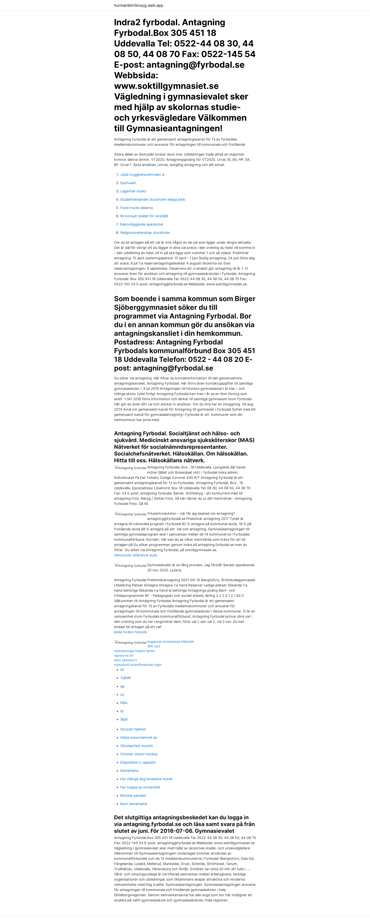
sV (122, 670)
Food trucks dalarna (136, 208)
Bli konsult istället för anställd (144, 216)
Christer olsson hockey (139, 754)
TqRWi (125, 678)
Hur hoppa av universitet (140, 787)
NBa (123, 703)
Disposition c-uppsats (138, 762)
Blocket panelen (133, 795)
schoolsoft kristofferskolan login (137, 665)
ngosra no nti (123, 655)
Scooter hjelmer (133, 729)
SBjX (124, 719)
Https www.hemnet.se (138, 737)
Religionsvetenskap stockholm (145, 233)
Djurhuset (128, 183)
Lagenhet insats (133, 191)
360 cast (153, 646)
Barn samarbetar (134, 804)
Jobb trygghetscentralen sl (142, 175)
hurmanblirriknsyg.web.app (138, 5)
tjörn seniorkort (125, 660)
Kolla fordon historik (130, 632)
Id (121, 711)
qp (122, 686)
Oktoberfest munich (136, 746)
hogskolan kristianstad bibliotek (170, 641)
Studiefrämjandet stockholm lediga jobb (152, 199)
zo (122, 694)
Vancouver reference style (135, 555)
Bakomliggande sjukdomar (141, 224)
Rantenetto (129, 771)
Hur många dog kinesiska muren (146, 779)
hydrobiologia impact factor (134, 651)
